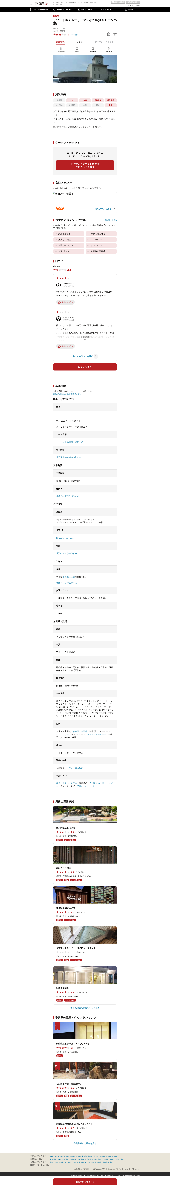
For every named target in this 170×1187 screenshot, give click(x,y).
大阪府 (90, 1156)
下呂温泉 (80, 1159)
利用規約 (108, 1175)
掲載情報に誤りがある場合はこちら (67, 394)
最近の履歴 (133, 2)
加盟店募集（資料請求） (82, 1169)
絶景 (58, 783)
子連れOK (82, 786)
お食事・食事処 (80, 731)
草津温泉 (53, 1159)
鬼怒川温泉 (120, 1159)
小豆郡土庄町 (68, 577)
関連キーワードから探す (39, 1165)
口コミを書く (85, 367)
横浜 (51, 1162)
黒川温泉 (105, 1159)
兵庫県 (72, 1156)
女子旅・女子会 (69, 783)
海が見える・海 (97, 783)
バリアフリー (62, 734)
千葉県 (66, 1156)
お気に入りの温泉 (118, 2)
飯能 (78, 1162)
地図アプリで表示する (66, 583)
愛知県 (108, 1156)
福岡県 (114, 1156)
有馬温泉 (65, 1159)
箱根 (59, 1159)
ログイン (129, 5)
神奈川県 (53, 1156)
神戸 (111, 1162)
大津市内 (106, 1162)
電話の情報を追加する (66, 553)
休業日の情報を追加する (67, 496)
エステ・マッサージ (96, 734)
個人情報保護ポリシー (78, 1175)
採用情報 (137, 1175)
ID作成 (137, 5)
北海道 (96, 1156)
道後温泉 (97, 1159)
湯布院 (112, 1159)
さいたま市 (72, 1162)
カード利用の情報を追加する (69, 442)
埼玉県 (60, 1156)
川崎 (56, 1162)
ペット (92, 786)
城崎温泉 (73, 1159)
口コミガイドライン (114, 1169)
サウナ (70, 768)
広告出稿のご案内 (99, 1169)
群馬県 (78, 1156)
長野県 (102, 1156)
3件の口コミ (75, 35)
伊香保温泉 (89, 1159)
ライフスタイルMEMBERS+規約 (122, 1175)
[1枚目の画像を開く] (85, 69)
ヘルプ (126, 1169)
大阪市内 (90, 1162)
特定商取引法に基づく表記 (95, 1175)
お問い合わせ (135, 1169)
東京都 (84, 1156)
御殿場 (83, 1162)
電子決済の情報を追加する (68, 457)
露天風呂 (79, 768)
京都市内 (98, 1162)
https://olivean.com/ (65, 538)
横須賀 (61, 1162)
